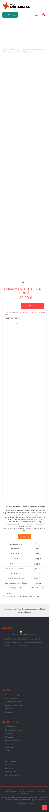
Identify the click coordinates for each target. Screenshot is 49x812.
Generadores (9, 768)
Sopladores (9, 712)
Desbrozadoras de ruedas (14, 730)
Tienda (4, 50)
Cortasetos (17, 312)
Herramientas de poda (12, 740)
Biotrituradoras (10, 765)
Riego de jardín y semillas (14, 705)
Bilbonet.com (24, 793)
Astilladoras (9, 751)
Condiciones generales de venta (27, 797)
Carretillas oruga (10, 772)
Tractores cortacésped (13, 702)
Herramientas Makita (12, 775)
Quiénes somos (20, 804)
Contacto (31, 804)
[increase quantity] (18, 305)
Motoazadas (9, 737)
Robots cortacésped (12, 698)
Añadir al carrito (32, 306)
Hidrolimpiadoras (11, 761)
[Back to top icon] (44, 807)
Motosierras (9, 733)
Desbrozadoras (10, 727)
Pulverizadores (10, 744)
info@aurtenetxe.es (20, 634)
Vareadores (9, 747)
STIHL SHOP (14, 50)
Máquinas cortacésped (13, 695)
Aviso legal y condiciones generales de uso (29, 800)
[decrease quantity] (7, 305)
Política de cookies (8, 797)
